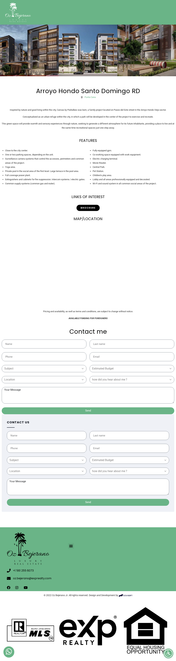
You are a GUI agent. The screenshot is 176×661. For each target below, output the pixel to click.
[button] (71, 546)
